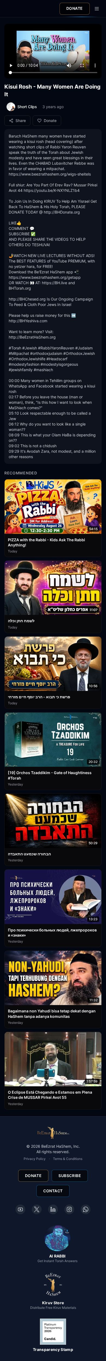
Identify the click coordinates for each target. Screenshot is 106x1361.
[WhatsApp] (86, 1209)
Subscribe (69, 1175)
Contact (53, 1190)
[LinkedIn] (53, 1209)
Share (20, 120)
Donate (74, 8)
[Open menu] (97, 9)
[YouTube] (20, 1209)
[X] (37, 1209)
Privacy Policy (35, 1159)
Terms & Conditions (67, 1159)
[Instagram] (69, 1209)
